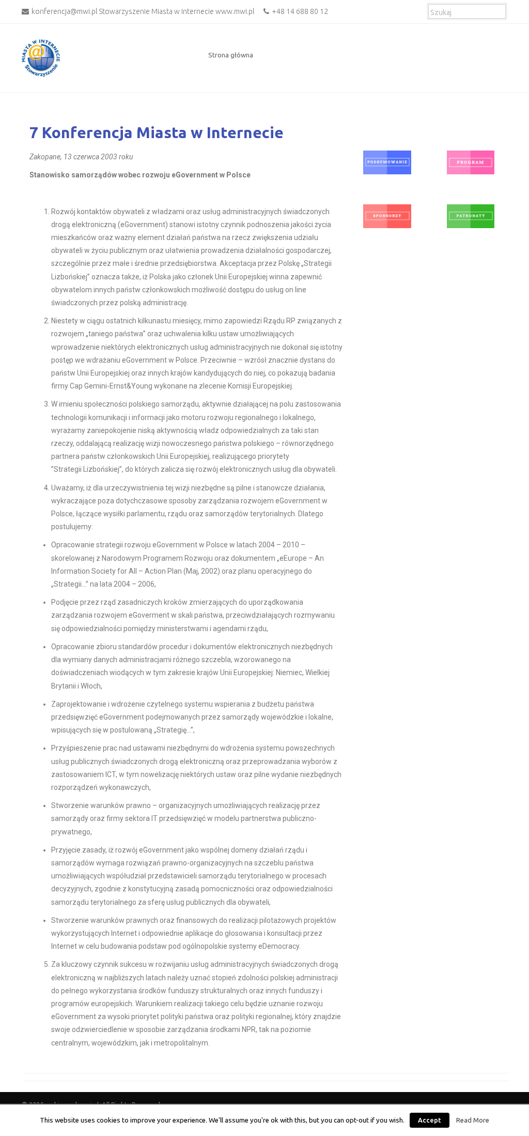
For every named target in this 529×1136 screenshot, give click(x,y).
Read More (472, 1120)
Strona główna (230, 54)
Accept (429, 1120)
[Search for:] (467, 10)
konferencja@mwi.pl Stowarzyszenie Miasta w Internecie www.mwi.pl (143, 11)
